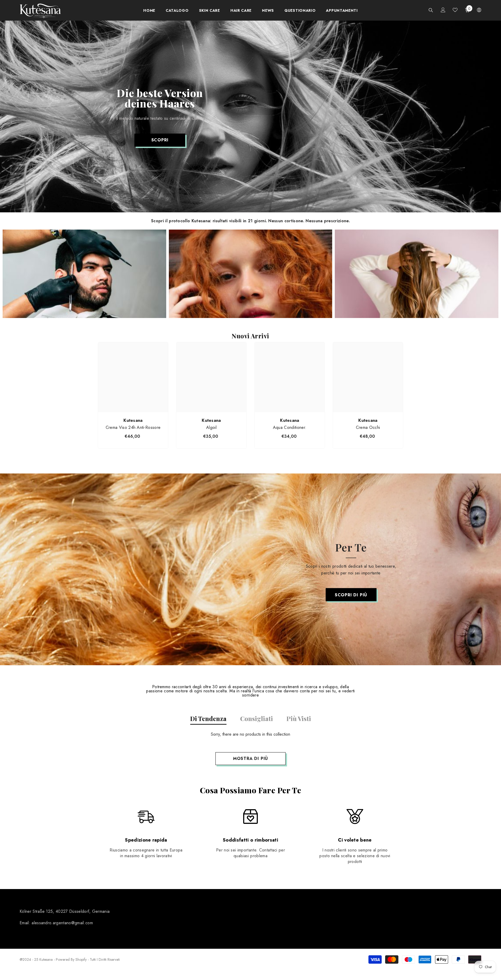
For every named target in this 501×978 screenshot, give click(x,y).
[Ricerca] (430, 10)
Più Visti (299, 718)
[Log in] (443, 10)
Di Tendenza (208, 718)
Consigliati (256, 718)
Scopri (160, 140)
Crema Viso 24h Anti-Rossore (133, 427)
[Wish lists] (455, 10)
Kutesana (133, 420)
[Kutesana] (84, 274)
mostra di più (250, 758)
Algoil (211, 427)
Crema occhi (368, 427)
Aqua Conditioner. (289, 427)
